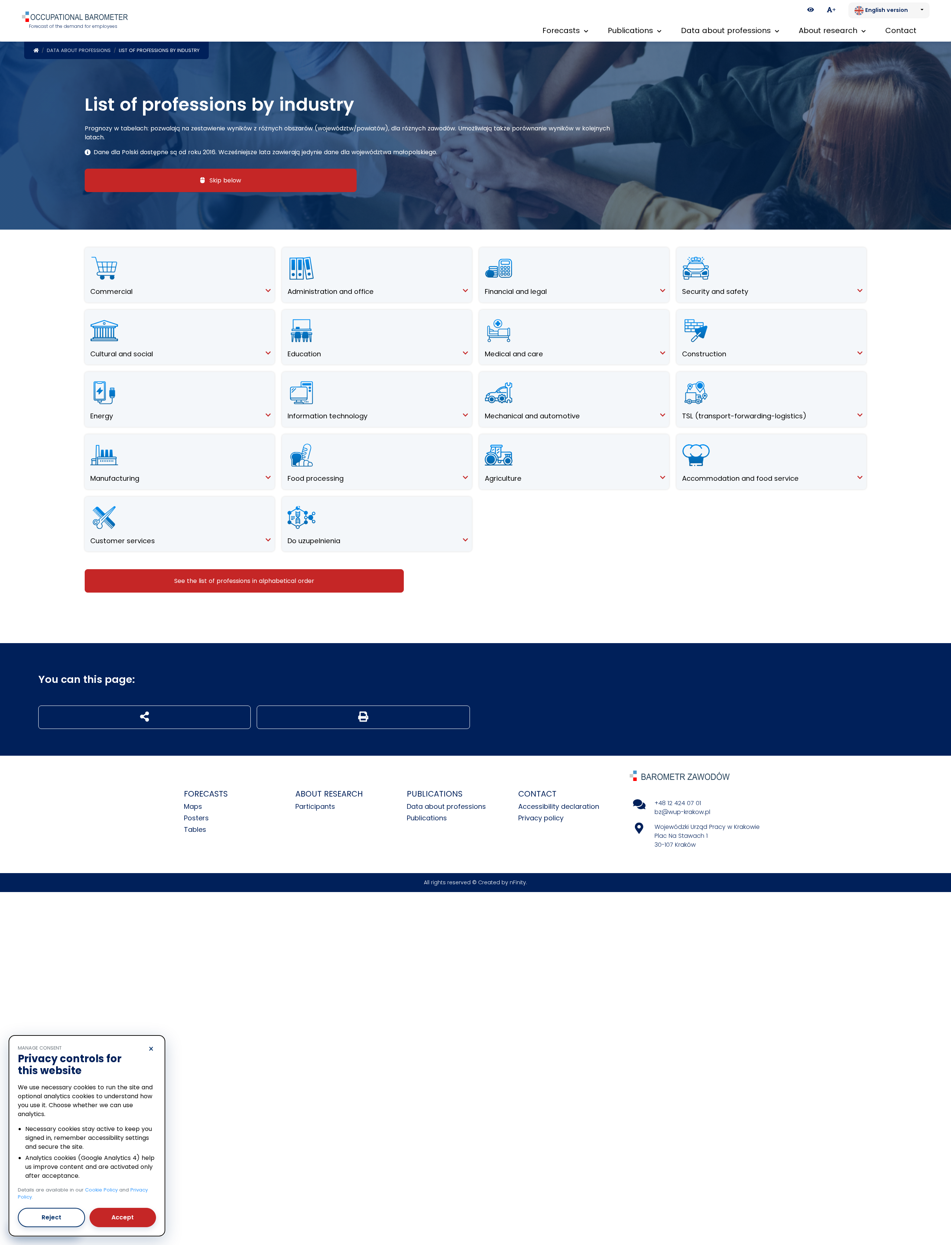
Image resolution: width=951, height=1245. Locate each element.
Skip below (224, 180)
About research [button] (829, 30)
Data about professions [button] (727, 30)
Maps (193, 806)
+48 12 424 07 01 (678, 803)
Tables (195, 829)
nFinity (518, 882)
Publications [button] (631, 30)
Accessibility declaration (558, 806)
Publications (427, 818)
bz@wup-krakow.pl (682, 812)
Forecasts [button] (562, 30)
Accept (122, 1217)
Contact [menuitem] (900, 30)
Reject (51, 1217)
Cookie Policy (101, 1190)
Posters (196, 818)
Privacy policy (541, 818)
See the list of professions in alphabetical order (244, 581)
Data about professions (79, 50)
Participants (315, 806)
